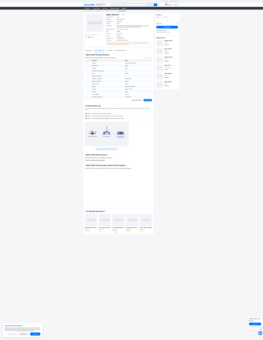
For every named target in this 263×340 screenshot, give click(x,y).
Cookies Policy (10, 330)
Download (120, 33)
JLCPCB (85, 11)
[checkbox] (87, 63)
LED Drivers (107, 11)
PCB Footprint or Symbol (122, 29)
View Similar (148, 100)
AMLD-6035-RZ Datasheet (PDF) (97, 160)
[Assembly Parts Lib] (89, 5)
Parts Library (92, 11)
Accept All (35, 334)
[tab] (88, 50)
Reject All (23, 334)
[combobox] (127, 5)
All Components (99, 11)
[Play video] (107, 134)
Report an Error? (148, 57)
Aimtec (118, 17)
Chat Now (255, 324)
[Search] (155, 4)
